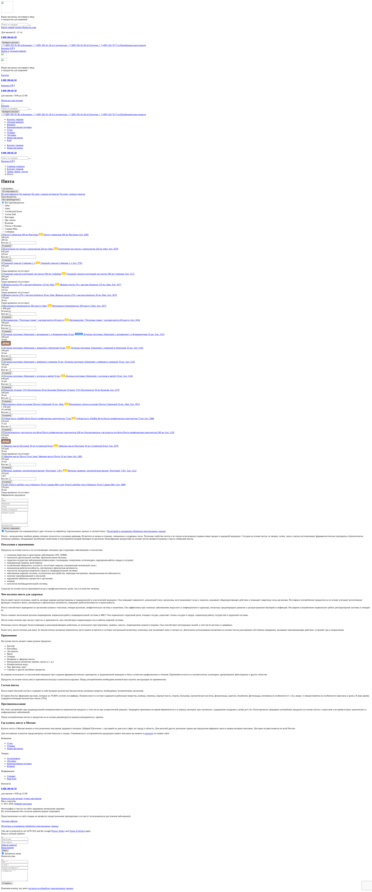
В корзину (6, 246)
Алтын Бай (10, 214)
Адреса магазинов (32, 798)
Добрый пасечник (23, 803)
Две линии (10, 220)
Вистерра (9, 217)
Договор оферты (9, 821)
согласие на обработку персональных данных (50, 888)
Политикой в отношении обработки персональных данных (136, 531)
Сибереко (9, 231)
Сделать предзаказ (10, 528)
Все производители (14, 202)
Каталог (5, 75)
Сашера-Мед (11, 229)
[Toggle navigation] (2, 103)
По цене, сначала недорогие (45, 194)
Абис (7, 205)
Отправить (7, 883)
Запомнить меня (13, 853)
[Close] (2, 837)
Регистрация (7, 847)
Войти (5, 850)
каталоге (149, 733)
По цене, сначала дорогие (72, 194)
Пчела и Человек (13, 226)
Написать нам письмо (12, 798)
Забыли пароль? (9, 845)
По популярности (10, 194)
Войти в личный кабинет (13, 51)
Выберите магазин (10, 42)
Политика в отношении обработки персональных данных (30, 826)
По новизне (25, 194)
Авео (7, 208)
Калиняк (9, 223)
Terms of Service (77, 831)
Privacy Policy (58, 831)
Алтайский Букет (13, 211)
